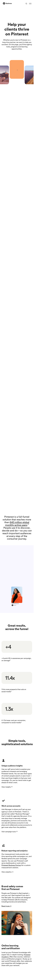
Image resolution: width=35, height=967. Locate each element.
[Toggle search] (26, 3)
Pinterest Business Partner (11, 865)
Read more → (6, 906)
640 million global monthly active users (17, 523)
